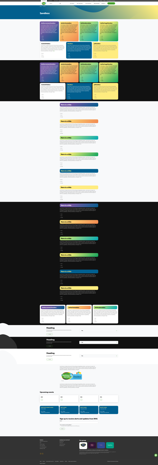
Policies (66, 461)
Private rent (61, 442)
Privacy (44, 461)
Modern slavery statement (72, 461)
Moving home (62, 441)
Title (82, 330)
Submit (62, 428)
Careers (101, 0)
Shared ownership (62, 444)
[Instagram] (40, 453)
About (104, 0)
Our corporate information (111, 0)
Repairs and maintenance (44, 441)
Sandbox (49, 334)
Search (60, 3)
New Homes (56, 0)
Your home (72, 3)
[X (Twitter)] (42, 453)
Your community (79, 3)
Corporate (50, 0)
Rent (40, 442)
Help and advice (96, 3)
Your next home (88, 3)
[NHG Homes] (92, 445)
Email (61, 420)
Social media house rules (50, 461)
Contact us (103, 3)
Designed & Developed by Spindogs (112, 461)
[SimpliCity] (110, 445)
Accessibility (57, 461)
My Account (112, 3)
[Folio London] (101, 445)
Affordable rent (62, 445)
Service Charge (42, 444)
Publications (62, 461)
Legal (40, 461)
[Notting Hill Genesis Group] (83, 445)
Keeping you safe (42, 448)
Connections (97, 0)
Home (41, 6)
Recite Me (91, 0)
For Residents (44, 0)
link (41, 33)
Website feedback (42, 463)
